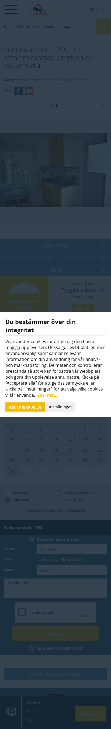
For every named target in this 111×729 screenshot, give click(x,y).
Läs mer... (47, 395)
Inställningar (60, 406)
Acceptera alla (25, 407)
